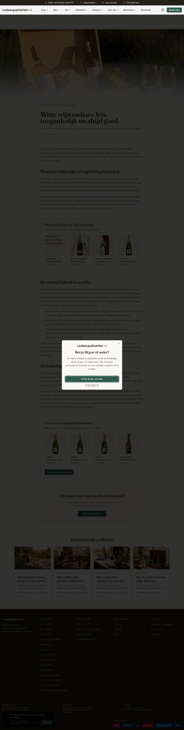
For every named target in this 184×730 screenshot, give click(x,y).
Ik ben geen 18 (92, 385)
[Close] (119, 344)
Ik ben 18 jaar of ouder (92, 379)
